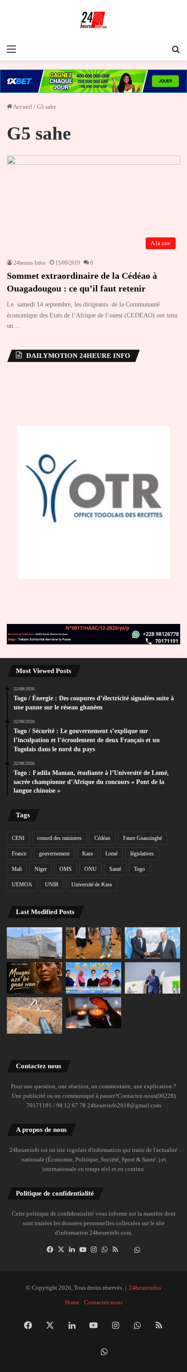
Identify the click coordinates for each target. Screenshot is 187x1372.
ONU (90, 869)
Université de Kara (91, 884)
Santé (115, 869)
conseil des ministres (59, 838)
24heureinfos (145, 1287)
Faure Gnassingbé (142, 838)
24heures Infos (30, 263)
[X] (60, 1249)
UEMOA (22, 884)
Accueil (22, 106)
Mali (17, 869)
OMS (65, 869)
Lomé (111, 853)
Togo (139, 869)
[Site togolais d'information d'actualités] (93, 20)
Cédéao (102, 838)
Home (72, 1302)
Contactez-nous (103, 1302)
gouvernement (54, 853)
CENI (18, 838)
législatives (142, 853)
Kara (87, 853)
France (19, 853)
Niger (40, 869)
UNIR (52, 884)
